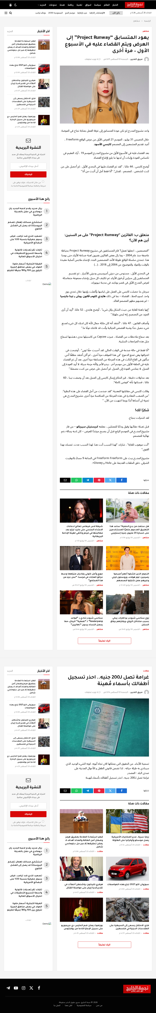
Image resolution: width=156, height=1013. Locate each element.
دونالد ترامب (40, 13)
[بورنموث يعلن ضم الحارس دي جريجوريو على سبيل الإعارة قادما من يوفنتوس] (44, 120)
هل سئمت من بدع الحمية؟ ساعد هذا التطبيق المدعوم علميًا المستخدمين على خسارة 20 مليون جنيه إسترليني (129, 530)
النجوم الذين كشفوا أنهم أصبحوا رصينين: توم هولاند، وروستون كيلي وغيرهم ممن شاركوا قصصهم (130, 577)
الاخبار (115, 5)
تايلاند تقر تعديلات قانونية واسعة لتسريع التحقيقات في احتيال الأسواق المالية (26, 253)
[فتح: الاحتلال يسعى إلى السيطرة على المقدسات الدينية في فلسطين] (44, 102)
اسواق (88, 5)
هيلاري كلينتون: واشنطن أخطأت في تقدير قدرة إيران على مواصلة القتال (23, 84)
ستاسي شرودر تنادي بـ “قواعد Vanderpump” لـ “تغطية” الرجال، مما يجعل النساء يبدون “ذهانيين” (83, 621)
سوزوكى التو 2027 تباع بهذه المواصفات (22, 67)
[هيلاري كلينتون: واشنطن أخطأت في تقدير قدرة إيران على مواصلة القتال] (44, 84)
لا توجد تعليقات (91, 59)
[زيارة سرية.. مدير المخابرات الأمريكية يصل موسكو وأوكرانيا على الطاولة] (127, 821)
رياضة (70, 5)
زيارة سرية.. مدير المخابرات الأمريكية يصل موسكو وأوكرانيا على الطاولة (130, 839)
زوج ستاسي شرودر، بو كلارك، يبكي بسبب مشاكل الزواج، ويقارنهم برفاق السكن (129, 621)
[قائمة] (6, 13)
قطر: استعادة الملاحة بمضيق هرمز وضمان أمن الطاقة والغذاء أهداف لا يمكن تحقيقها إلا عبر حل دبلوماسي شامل (21, 47)
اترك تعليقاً (104, 641)
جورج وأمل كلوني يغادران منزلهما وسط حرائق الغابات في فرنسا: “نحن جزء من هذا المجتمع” (82, 577)
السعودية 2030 (55, 13)
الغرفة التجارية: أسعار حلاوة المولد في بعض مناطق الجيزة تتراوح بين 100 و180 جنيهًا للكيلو (24, 267)
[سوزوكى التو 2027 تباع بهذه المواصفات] (44, 69)
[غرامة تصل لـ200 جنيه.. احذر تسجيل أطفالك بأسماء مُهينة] (104, 727)
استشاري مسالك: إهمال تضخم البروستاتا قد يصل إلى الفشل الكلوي (25, 225)
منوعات (53, 5)
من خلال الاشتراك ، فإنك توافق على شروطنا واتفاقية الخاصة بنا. (28, 184)
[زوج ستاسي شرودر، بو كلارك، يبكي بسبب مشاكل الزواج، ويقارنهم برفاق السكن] (127, 602)
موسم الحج (70, 13)
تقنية (79, 5)
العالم (107, 5)
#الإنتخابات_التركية (97, 13)
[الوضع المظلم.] (15, 5)
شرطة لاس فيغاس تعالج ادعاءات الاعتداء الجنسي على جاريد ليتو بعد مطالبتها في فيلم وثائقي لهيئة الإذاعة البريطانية (82, 531)
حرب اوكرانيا (82, 13)
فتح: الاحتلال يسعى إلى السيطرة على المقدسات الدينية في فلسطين (23, 102)
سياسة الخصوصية (26, 186)
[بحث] (10, 13)
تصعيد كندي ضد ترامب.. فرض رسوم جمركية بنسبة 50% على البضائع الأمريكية (26, 239)
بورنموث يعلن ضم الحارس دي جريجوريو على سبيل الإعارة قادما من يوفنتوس (21, 120)
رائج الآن (116, 13)
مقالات (146, 671)
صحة (62, 5)
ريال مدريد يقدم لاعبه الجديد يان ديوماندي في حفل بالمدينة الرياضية (25, 212)
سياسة (97, 5)
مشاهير (146, 31)
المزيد (43, 5)
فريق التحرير (136, 59)
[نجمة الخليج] (138, 5)
